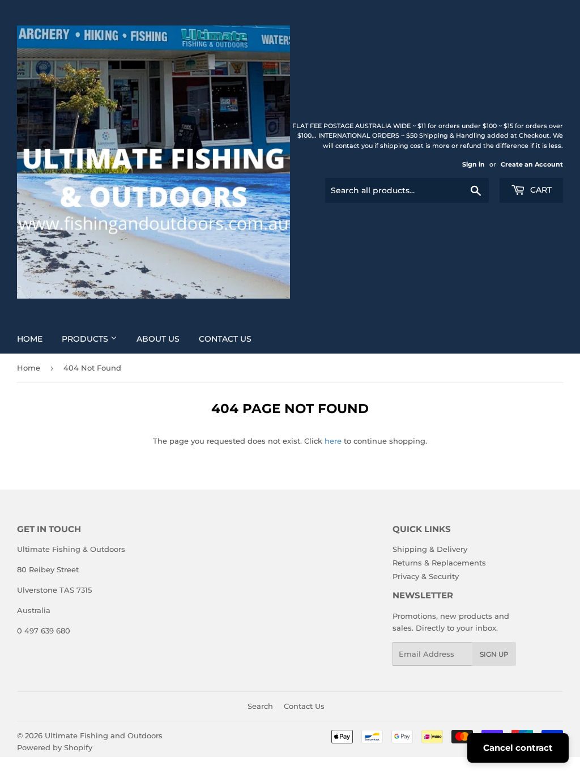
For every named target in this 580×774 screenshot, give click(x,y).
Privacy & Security (426, 576)
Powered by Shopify (54, 747)
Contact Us (225, 339)
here (333, 440)
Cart (540, 190)
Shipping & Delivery (430, 549)
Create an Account (532, 164)
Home (29, 339)
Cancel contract (518, 747)
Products (86, 339)
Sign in (473, 164)
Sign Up (494, 654)
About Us (158, 339)
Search (260, 706)
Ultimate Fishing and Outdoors (104, 735)
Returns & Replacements (439, 562)
